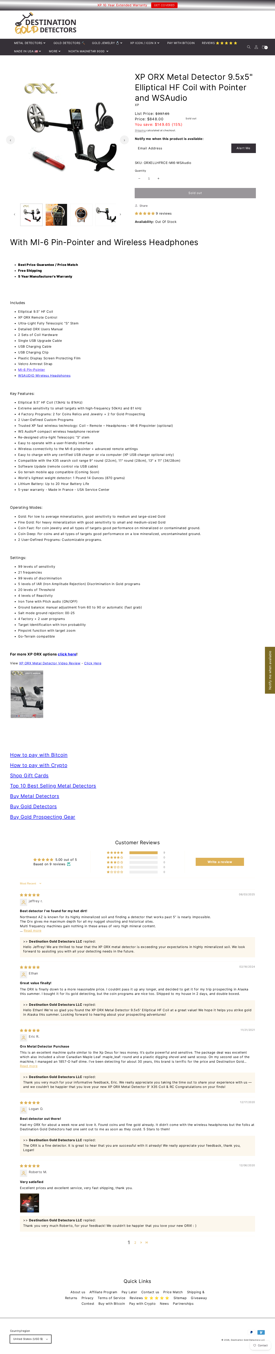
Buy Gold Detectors (33, 806)
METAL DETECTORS (28, 43)
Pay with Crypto (143, 1304)
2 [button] (135, 1243)
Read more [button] (32, 930)
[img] (30, 895)
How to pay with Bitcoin (39, 755)
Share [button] (144, 205)
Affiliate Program (104, 1292)
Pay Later (130, 1292)
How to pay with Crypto (38, 765)
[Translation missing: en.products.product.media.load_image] (31, 215)
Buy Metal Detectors (34, 796)
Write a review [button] (220, 862)
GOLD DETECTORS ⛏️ (69, 43)
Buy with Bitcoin (112, 1304)
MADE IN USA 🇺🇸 (26, 51)
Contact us (150, 1292)
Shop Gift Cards (29, 775)
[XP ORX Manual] (137, 694)
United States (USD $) (28, 1338)
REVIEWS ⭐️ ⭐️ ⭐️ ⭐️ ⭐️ (219, 43)
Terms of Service (112, 1298)
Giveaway (199, 1298)
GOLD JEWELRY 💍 (105, 43)
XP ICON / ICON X (143, 43)
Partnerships (183, 1304)
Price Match (173, 1292)
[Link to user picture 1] (29, 1203)
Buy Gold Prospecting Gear (42, 817)
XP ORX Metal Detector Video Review (49, 663)
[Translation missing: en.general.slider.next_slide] (124, 139)
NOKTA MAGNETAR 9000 (86, 51)
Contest (89, 1304)
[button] (248, 47)
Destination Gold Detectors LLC (248, 1340)
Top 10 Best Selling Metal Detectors (53, 786)
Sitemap (181, 1298)
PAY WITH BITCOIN (181, 43)
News (165, 1304)
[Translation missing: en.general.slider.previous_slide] (10, 139)
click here (67, 654)
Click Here (92, 663)
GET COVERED (164, 5)
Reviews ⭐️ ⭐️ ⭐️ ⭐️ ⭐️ (150, 1298)
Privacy (88, 1298)
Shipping (140, 130)
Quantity (140, 170)
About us (78, 1292)
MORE (53, 51)
